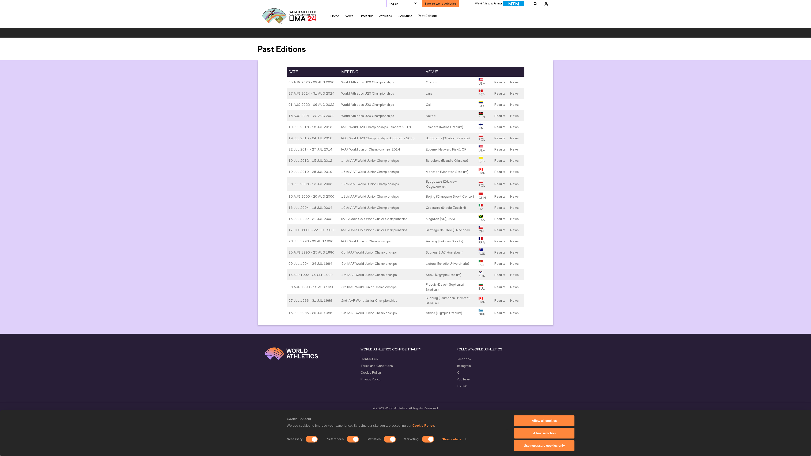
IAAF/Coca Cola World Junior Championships (374, 219)
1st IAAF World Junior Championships (369, 313)
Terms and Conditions (377, 366)
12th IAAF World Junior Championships (370, 184)
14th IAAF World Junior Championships (370, 161)
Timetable (366, 16)
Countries (405, 16)
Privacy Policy (371, 379)
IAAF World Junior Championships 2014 (370, 149)
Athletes (385, 16)
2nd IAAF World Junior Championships (369, 301)
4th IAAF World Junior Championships (369, 275)
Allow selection (544, 433)
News (349, 16)
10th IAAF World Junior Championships (370, 208)
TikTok (462, 386)
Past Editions (428, 16)
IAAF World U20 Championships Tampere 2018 (376, 127)
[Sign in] (546, 4)
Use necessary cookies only (544, 445)
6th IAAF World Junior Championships (369, 252)
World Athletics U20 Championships (367, 82)
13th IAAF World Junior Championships (370, 172)
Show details (451, 439)
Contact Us (369, 359)
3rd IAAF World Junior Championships (369, 287)
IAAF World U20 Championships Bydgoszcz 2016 (378, 138)
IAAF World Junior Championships (366, 241)
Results (500, 82)
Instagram (464, 366)
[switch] (353, 439)
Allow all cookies (544, 420)
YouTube (463, 379)
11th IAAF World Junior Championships (370, 196)
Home (335, 16)
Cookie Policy (423, 425)
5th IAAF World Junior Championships (369, 264)
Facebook (464, 359)
